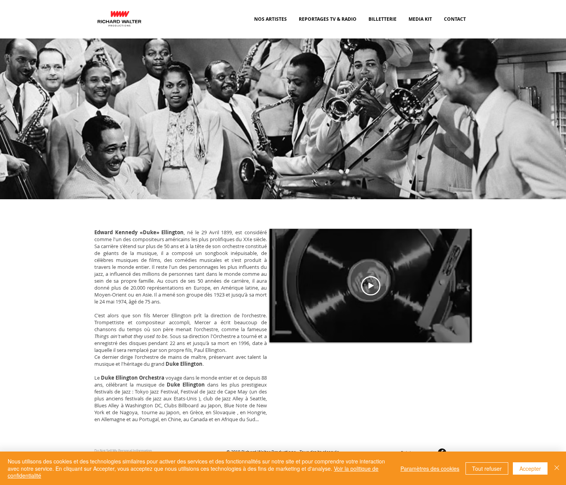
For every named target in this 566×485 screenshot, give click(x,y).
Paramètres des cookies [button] (429, 468)
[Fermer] (556, 468)
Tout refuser (487, 468)
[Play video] (370, 285)
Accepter (530, 468)
